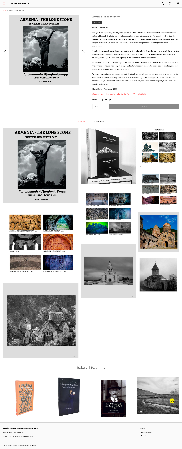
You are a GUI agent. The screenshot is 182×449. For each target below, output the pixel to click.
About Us (143, 435)
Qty (96, 106)
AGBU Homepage (146, 432)
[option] (44, 50)
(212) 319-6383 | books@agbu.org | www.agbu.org (18, 436)
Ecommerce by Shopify (29, 445)
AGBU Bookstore (9, 445)
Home (4, 10)
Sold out (144, 106)
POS (17, 445)
